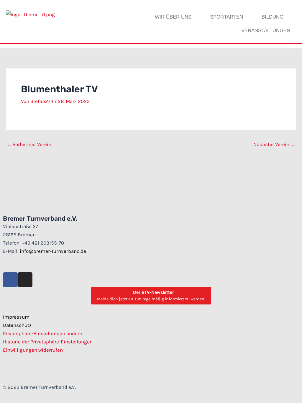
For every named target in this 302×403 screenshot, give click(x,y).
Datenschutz (17, 325)
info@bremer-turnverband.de (53, 251)
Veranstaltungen (265, 30)
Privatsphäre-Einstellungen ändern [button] (42, 333)
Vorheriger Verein (28, 144)
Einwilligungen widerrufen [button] (33, 350)
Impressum (16, 317)
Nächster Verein (274, 144)
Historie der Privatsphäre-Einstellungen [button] (48, 342)
